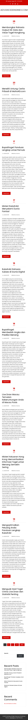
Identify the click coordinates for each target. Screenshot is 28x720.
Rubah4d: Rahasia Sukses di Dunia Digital (13, 270)
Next (22, 644)
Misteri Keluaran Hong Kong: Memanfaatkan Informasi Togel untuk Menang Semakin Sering (13, 462)
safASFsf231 (6, 36)
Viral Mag (12, 718)
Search (6, 653)
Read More (6, 76)
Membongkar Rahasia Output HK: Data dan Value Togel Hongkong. (13, 30)
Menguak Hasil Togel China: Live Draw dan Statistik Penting (12, 592)
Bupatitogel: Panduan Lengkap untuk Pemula (13, 148)
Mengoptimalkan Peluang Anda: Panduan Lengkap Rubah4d (11, 529)
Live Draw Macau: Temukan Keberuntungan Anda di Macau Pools (13, 398)
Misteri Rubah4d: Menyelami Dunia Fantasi (11, 209)
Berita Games (16, 36)
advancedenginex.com (14, 9)
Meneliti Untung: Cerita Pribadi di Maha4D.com (14, 90)
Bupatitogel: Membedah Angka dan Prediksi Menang (13, 332)
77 (17, 644)
